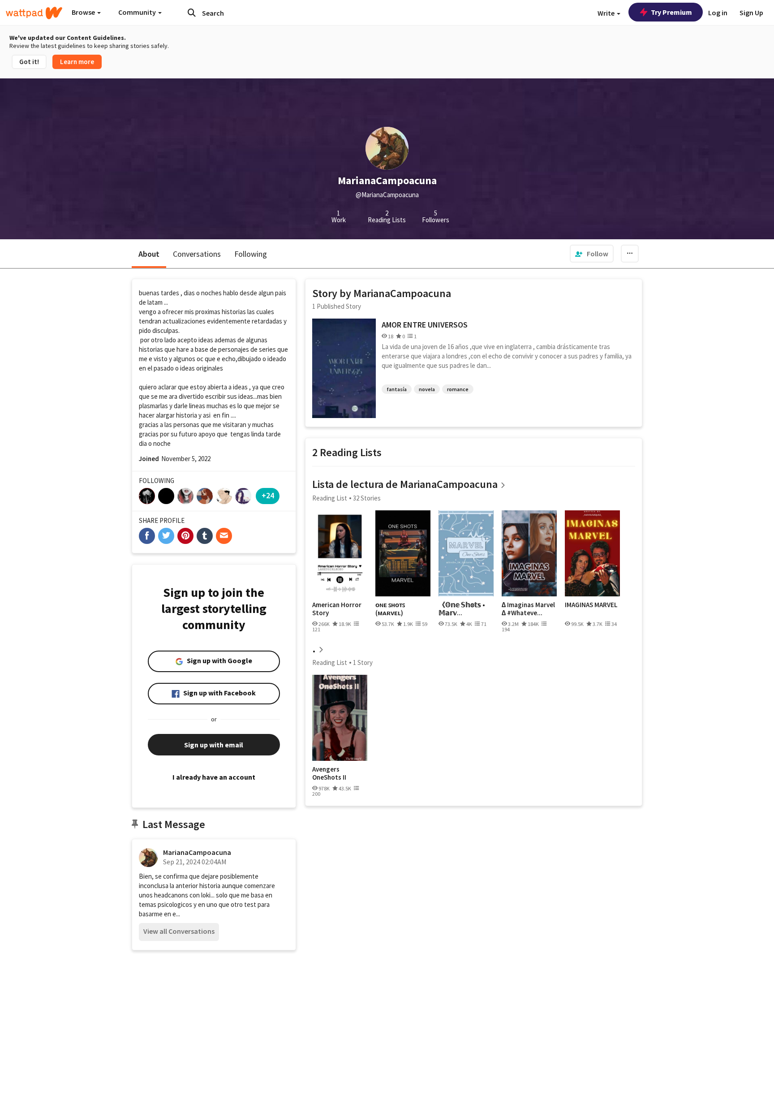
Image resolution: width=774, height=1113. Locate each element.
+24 (268, 495)
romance (458, 389)
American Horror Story (336, 609)
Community (137, 12)
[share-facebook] (147, 536)
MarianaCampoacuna (197, 852)
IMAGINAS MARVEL (591, 605)
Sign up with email (213, 744)
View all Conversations (179, 931)
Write (607, 13)
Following (250, 254)
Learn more (77, 61)
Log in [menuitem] (717, 12)
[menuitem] (592, 254)
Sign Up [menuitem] (751, 12)
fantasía (397, 389)
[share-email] (224, 536)
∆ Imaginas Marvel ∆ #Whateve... (528, 609)
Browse (84, 12)
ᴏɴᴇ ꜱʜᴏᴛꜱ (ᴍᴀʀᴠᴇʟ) (390, 609)
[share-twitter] (166, 536)
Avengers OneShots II (329, 773)
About (148, 254)
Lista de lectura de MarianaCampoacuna (405, 484)
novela (427, 389)
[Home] (34, 13)
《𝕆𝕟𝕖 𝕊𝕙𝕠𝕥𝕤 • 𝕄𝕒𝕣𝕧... (462, 609)
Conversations (197, 254)
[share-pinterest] (185, 536)
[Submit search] (191, 12)
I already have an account (213, 776)
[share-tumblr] (205, 536)
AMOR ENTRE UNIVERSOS (425, 324)
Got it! (29, 61)
